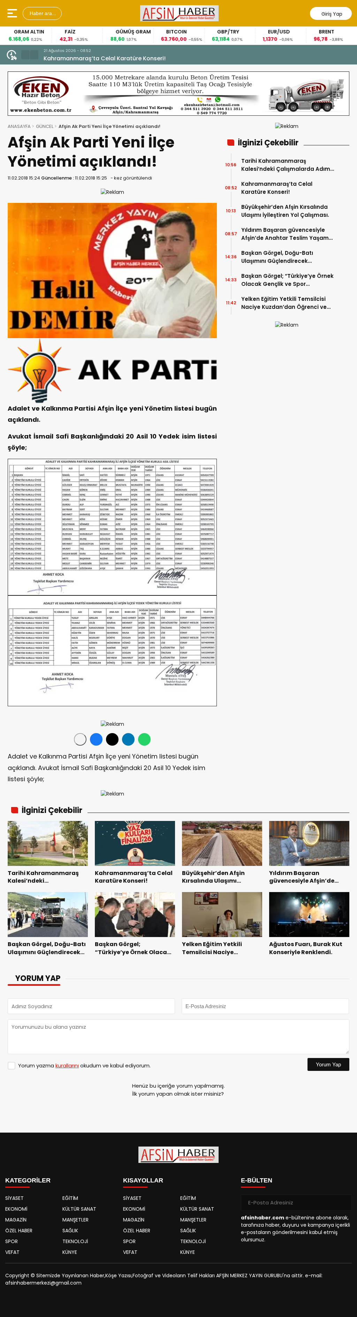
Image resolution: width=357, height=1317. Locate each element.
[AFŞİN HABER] (179, 13)
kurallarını (67, 1065)
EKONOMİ (16, 1208)
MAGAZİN (15, 1219)
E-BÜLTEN (256, 1180)
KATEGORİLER (28, 1180)
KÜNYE (69, 1252)
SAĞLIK (70, 1230)
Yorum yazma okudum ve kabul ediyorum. (84, 1065)
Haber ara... (42, 13)
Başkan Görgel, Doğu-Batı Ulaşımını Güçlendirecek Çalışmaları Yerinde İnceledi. (280, 257)
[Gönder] (344, 1203)
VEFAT (12, 1252)
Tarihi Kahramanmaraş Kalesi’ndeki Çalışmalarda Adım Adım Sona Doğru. (285, 165)
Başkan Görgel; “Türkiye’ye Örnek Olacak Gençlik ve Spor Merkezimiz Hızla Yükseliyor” (287, 280)
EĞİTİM (70, 1198)
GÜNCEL (44, 126)
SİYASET (14, 1198)
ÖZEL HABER (18, 1230)
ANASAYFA (19, 126)
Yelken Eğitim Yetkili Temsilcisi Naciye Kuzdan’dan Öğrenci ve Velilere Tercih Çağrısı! (284, 303)
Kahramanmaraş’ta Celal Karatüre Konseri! (276, 188)
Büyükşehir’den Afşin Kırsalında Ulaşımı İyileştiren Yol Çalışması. (133, 58)
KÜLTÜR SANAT (79, 1208)
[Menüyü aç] (13, 13)
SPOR (11, 1241)
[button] (25, 54)
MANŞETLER (75, 1219)
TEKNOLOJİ (75, 1241)
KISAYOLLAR (143, 1180)
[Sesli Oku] (80, 739)
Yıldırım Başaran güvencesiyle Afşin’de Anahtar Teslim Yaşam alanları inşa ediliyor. (285, 234)
